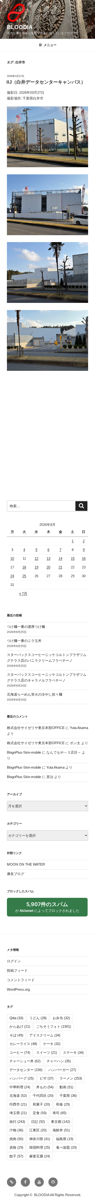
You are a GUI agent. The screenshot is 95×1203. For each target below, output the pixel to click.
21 (60, 567)
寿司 (59, 1113)
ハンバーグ (21, 1078)
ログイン (14, 961)
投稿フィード (17, 970)
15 (72, 558)
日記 (38, 1122)
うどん (38, 1018)
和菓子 (41, 1104)
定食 (40, 1113)
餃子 (16, 1156)
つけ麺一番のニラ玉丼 (24, 641)
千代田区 (43, 1096)
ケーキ (51, 1044)
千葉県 (68, 1096)
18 (24, 567)
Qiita (16, 1018)
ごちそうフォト (53, 1026)
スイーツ (46, 1052)
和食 (63, 1104)
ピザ (46, 1078)
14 (60, 558)
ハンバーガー (62, 1070)
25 (24, 576)
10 (12, 558)
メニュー (50, 45)
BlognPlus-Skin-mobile (24, 752)
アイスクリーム (44, 1035)
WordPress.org (18, 989)
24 (12, 576)
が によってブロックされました (49, 908)
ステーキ (73, 1052)
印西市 (18, 1104)
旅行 (17, 1122)
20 (48, 567)
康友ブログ (15, 874)
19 (36, 567)
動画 (66, 1087)
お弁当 (61, 1018)
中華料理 (19, 1087)
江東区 (38, 1130)
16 (84, 558)
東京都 (60, 1122)
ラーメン (70, 1078)
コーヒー (19, 1052)
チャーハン (59, 1061)
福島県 (64, 1139)
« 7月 (23, 593)
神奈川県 (39, 1139)
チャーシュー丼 (25, 1061)
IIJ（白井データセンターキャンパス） (46, 82)
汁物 (16, 1130)
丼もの (44, 1087)
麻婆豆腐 (39, 1156)
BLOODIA (20, 27)
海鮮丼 (61, 1130)
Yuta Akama (79, 728)
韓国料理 (39, 1147)
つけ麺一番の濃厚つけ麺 (26, 627)
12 (36, 558)
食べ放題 (66, 1147)
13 (48, 558)
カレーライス (23, 1044)
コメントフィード (21, 980)
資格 (16, 1147)
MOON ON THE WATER (26, 864)
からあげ (19, 1026)
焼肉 (16, 1139)
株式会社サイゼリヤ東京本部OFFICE (36, 728)
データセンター (25, 1070)
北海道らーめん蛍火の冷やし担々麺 (34, 694)
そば (16, 1035)
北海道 (18, 1096)
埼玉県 (18, 1113)
